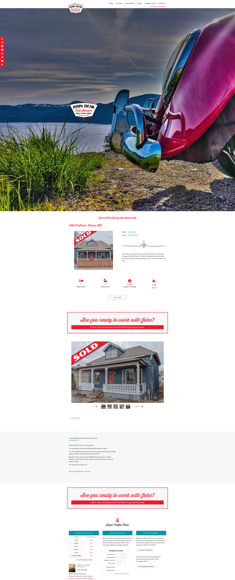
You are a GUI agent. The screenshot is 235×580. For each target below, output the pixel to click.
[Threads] (2, 42)
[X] (2, 39)
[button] (117, 297)
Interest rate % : (112, 563)
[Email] (2, 61)
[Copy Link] (2, 57)
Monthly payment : (111, 570)
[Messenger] (2, 50)
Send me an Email (75, 578)
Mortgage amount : (111, 567)
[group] (81, 283)
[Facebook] (2, 46)
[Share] (2, 64)
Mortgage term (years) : (110, 560)
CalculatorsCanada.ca (124, 573)
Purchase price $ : (111, 554)
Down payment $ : (111, 557)
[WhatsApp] (2, 53)
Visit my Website (87, 578)
